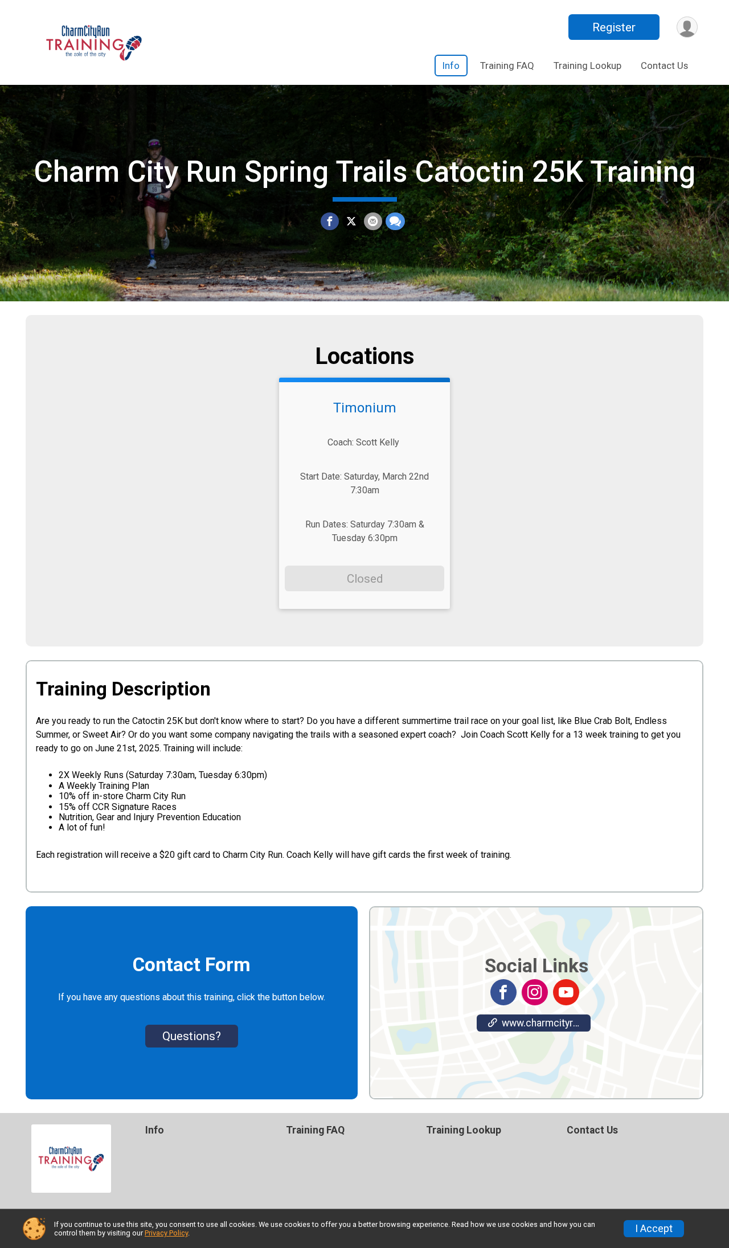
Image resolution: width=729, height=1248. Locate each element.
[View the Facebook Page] (503, 992)
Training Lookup (587, 65)
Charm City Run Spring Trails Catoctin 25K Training (364, 171)
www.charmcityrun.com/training (546, 1023)
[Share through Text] (395, 221)
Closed (365, 579)
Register (614, 27)
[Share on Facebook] (330, 221)
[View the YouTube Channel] (566, 992)
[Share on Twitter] (351, 221)
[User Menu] (687, 27)
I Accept (654, 1228)
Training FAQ (507, 65)
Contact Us (664, 65)
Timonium (364, 407)
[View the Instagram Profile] (535, 992)
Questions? (191, 1036)
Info (451, 65)
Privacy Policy (166, 1233)
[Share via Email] (373, 221)
